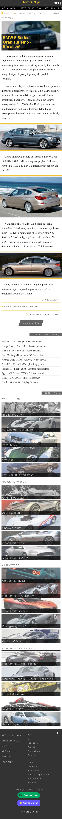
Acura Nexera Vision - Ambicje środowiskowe (24, 359)
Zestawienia (34, 751)
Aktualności (9, 8)
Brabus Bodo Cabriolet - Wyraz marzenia (21, 350)
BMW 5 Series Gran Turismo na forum (20, 306)
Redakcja (32, 766)
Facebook (33, 743)
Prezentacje (26, 8)
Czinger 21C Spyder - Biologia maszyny (21, 377)
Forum (6, 756)
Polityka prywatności (39, 774)
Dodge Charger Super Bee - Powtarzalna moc (23, 346)
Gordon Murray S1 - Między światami (20, 382)
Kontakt (32, 762)
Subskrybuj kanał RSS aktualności (44, 314)
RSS (30, 735)
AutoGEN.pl (8, 13)
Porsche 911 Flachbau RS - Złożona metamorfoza (25, 368)
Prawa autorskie (36, 778)
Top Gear (8, 761)
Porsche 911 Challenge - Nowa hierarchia (21, 341)
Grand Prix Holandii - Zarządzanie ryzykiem (23, 364)
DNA (4, 746)
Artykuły (50, 8)
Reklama (32, 783)
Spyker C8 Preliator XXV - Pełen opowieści (23, 373)
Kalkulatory (34, 755)
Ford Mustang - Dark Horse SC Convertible (22, 355)
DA (39, 8)
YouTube (32, 747)
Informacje (33, 770)
